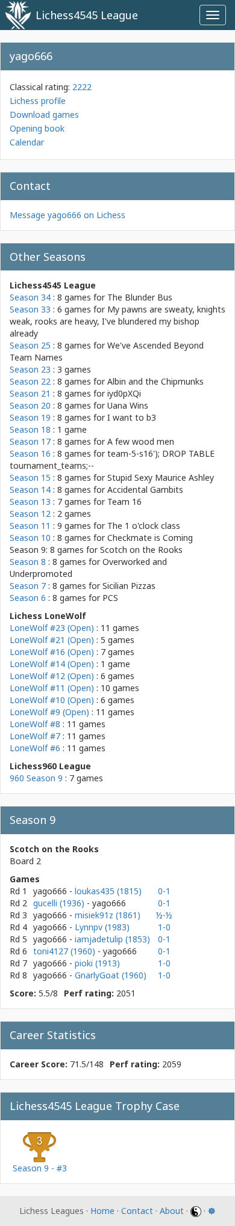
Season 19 (30, 417)
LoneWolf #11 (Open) (52, 688)
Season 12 (30, 513)
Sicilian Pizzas (128, 585)
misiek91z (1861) (107, 915)
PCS (110, 597)
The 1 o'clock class (143, 525)
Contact (137, 1210)
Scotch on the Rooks (141, 549)
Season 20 (30, 405)
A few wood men (140, 441)
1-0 (164, 927)
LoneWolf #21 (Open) (52, 639)
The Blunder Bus (139, 297)
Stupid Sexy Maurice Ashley (160, 477)
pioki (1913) (97, 963)
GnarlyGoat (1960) (110, 975)
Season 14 (30, 489)
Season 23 (30, 369)
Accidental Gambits (145, 489)
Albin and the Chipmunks (155, 381)
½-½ (164, 915)
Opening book (37, 128)
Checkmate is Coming (150, 537)
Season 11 (30, 525)
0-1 (164, 891)
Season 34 (30, 297)
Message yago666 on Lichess (67, 215)
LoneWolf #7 (35, 736)
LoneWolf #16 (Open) (52, 651)
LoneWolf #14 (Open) (52, 663)
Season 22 (30, 381)
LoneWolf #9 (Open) (49, 712)
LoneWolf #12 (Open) (52, 676)
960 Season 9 (36, 778)
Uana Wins (127, 405)
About (172, 1210)
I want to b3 (131, 417)
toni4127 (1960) (65, 951)
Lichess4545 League (87, 15)
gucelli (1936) (60, 903)
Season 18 (30, 429)
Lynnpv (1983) (102, 927)
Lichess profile (38, 100)
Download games (44, 114)
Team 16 (124, 501)
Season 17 (30, 441)
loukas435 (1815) (108, 891)
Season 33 (30, 309)
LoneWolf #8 (35, 724)
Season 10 (30, 537)
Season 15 (30, 477)
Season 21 (30, 393)
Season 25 (30, 345)
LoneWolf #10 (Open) (52, 700)
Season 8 (28, 561)
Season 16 (30, 453)
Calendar (27, 142)
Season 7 (28, 585)
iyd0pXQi (124, 393)
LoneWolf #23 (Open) (52, 627)
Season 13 (30, 501)
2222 (82, 87)
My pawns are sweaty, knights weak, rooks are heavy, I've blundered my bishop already (117, 321)
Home (102, 1210)
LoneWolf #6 (35, 748)
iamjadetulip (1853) (112, 939)
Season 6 (28, 597)
